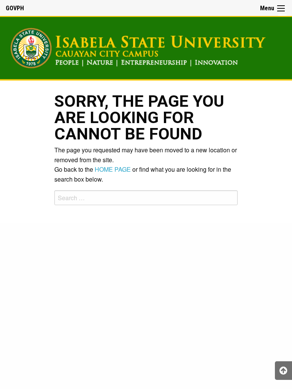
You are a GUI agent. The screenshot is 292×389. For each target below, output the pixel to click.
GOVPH (15, 8)
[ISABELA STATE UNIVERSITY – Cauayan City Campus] (146, 47)
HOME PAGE (113, 169)
